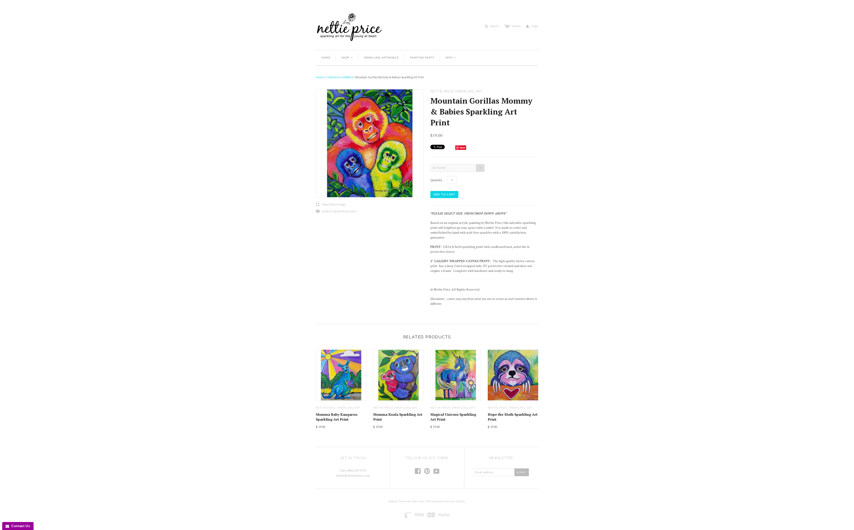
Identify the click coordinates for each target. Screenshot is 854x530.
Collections (333, 77)
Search (494, 26)
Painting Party (422, 57)
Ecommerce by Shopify (451, 501)
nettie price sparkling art (338, 407)
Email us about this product (336, 211)
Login (532, 26)
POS (428, 501)
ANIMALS (347, 77)
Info (450, 57)
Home (325, 57)
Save (462, 147)
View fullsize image (331, 205)
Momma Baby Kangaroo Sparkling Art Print (336, 417)
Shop (347, 57)
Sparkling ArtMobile (381, 57)
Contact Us (19, 526)
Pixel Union (418, 501)
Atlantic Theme (398, 501)
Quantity (436, 180)
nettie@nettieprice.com (353, 475)
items (515, 26)
